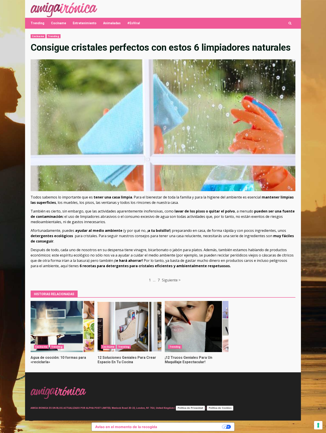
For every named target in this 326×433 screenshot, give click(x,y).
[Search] (290, 23)
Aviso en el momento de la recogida (126, 427)
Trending (37, 23)
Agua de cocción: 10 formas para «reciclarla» (62, 326)
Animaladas (112, 23)
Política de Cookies (220, 407)
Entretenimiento (84, 23)
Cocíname (58, 23)
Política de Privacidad (190, 407)
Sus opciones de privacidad (191, 427)
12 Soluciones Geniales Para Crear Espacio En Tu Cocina (129, 326)
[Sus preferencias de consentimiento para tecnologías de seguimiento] (318, 425)
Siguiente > (171, 280)
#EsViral (133, 23)
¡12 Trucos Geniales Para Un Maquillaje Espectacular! (196, 326)
